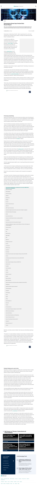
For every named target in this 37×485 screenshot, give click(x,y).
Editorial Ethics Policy (6, 478)
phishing (18, 138)
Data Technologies (6, 463)
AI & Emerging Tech (22, 456)
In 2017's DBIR (10, 43)
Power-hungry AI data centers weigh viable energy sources (25, 469)
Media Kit (28, 478)
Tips (13, 483)
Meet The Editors (12, 478)
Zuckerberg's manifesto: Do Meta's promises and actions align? (25, 460)
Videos (18, 483)
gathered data (9, 51)
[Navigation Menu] (1, 6)
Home (1, 8)
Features (21, 481)
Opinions (4, 483)
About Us (2, 478)
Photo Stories (8, 483)
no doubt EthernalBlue (15, 73)
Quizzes (11, 483)
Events (18, 481)
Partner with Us (24, 478)
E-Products (15, 481)
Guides (2, 483)
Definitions (11, 481)
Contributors (2, 481)
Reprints (6, 481)
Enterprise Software (6, 465)
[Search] (36, 6)
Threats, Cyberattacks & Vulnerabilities (8, 8)
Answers (9, 481)
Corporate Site (3, 479)
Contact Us (16, 478)
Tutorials (16, 483)
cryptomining (14, 410)
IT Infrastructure (5, 467)
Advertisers (20, 478)
